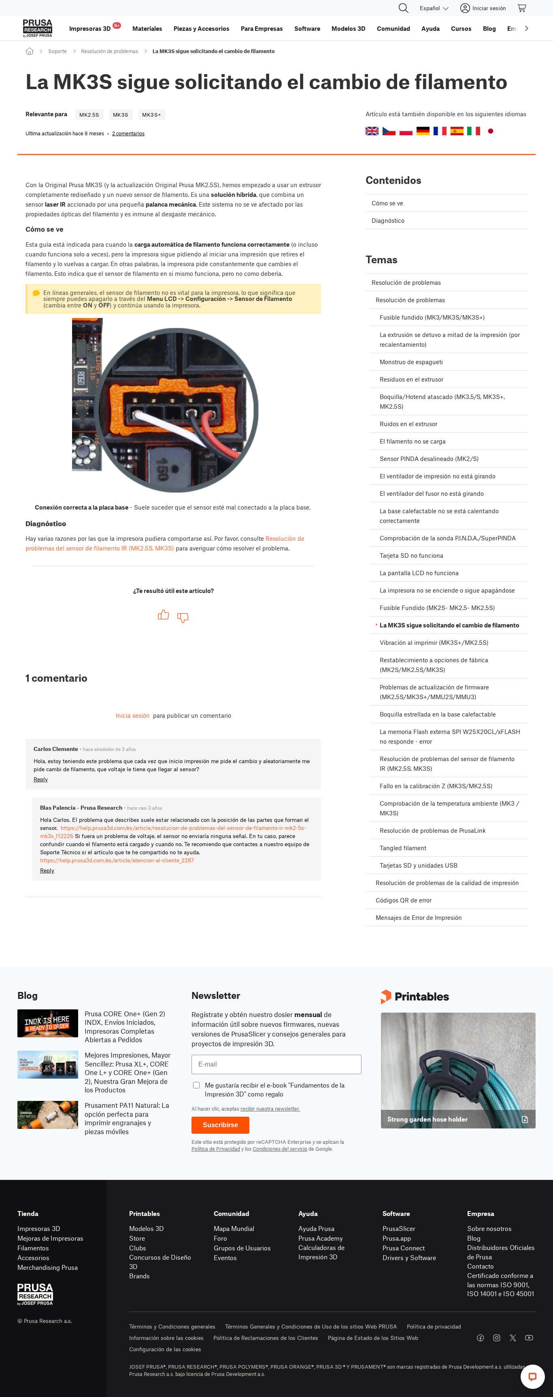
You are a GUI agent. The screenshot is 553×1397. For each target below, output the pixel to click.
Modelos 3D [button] (349, 28)
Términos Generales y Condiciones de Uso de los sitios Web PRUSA (311, 1326)
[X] (512, 1337)
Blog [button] (489, 28)
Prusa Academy (320, 1238)
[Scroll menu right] (527, 28)
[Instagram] (496, 1337)
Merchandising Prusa (47, 1267)
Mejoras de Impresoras (50, 1238)
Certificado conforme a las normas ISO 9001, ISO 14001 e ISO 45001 (500, 1284)
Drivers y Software (409, 1257)
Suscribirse (220, 1125)
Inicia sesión (133, 715)
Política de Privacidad (215, 1148)
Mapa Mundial (234, 1228)
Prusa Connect (404, 1248)
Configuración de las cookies (165, 1349)
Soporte (57, 51)
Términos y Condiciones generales (172, 1326)
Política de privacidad (434, 1326)
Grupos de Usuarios (242, 1248)
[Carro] (522, 8)
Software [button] (307, 28)
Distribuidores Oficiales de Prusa (501, 1251)
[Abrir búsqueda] (404, 8)
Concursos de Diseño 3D (160, 1261)
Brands (139, 1276)
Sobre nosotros (489, 1228)
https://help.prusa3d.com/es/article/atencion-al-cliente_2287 (117, 860)
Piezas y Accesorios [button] (202, 28)
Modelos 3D (146, 1228)
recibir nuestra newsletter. (270, 1108)
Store (137, 1238)
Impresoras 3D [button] (94, 27)
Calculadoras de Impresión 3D (321, 1251)
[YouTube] (529, 1337)
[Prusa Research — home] (37, 28)
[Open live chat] (533, 1377)
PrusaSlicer (399, 1228)
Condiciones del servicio (280, 1148)
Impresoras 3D (38, 1228)
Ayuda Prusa (316, 1228)
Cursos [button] (461, 28)
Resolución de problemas (109, 51)
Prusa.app (397, 1238)
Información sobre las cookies (166, 1337)
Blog (474, 1238)
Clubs (137, 1248)
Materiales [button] (147, 28)
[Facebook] (480, 1337)
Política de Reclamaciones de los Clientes (265, 1337)
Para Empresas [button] (262, 28)
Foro (220, 1238)
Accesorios (33, 1257)
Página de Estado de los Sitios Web (373, 1337)
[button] (372, 131)
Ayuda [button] (430, 28)
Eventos (225, 1257)
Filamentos (33, 1248)
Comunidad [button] (393, 28)
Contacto (480, 1266)
